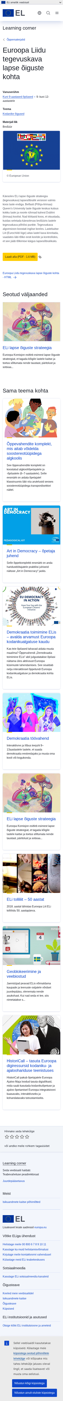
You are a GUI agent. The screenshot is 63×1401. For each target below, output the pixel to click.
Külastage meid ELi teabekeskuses (24, 1259)
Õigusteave (9, 1303)
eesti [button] (39, 13)
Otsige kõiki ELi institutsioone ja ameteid (27, 1325)
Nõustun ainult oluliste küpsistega (34, 1392)
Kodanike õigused (13, 113)
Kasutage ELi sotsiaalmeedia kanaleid (26, 1276)
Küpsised (8, 1308)
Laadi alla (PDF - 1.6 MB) (20, 256)
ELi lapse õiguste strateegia (27, 347)
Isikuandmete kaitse (14, 1298)
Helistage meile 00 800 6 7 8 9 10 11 (24, 1244)
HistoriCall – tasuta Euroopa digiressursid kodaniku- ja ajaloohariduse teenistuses (31, 1066)
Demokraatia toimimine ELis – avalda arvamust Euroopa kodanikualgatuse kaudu (31, 637)
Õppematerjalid (16, 39)
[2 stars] (9, 1136)
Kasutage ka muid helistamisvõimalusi (25, 1249)
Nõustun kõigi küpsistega (29, 1383)
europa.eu (40, 1227)
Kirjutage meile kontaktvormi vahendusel (27, 1254)
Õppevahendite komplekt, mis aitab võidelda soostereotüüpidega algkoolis (29, 451)
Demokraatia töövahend (28, 738)
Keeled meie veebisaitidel (18, 1293)
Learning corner (14, 1163)
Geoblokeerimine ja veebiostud (24, 974)
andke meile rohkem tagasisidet (29, 1146)
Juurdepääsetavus (14, 1181)
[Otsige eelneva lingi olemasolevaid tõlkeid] (40, 257)
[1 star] (6, 1136)
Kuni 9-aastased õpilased (18, 96)
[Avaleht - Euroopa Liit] (19, 13)
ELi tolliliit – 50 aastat (25, 899)
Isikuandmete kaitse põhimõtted (21, 1201)
